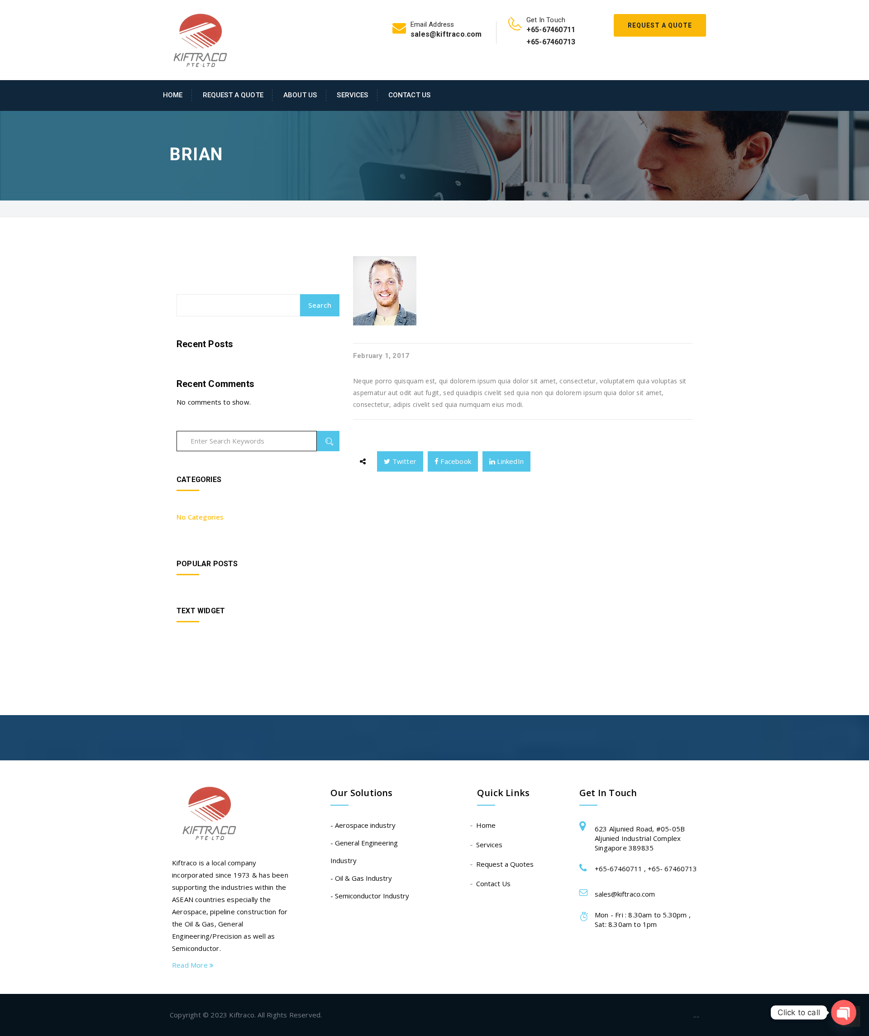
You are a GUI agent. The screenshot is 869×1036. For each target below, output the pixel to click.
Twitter (403, 461)
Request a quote (233, 95)
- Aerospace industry (363, 825)
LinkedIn (509, 461)
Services (352, 95)
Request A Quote (660, 25)
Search (319, 305)
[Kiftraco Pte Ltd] (195, 40)
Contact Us (409, 95)
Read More (191, 964)
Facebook (455, 461)
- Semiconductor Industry (369, 895)
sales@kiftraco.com (625, 893)
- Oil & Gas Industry (361, 878)
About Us (300, 95)
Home (173, 95)
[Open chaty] (844, 1013)
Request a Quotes (505, 864)
